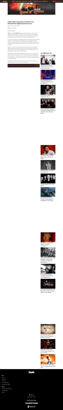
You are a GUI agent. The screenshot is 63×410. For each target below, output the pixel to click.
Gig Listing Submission (5, 390)
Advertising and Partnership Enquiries (7, 388)
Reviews (35, 1)
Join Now (36, 65)
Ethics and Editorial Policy (5, 382)
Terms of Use (3, 380)
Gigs (40, 1)
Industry (25, 1)
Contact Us (3, 392)
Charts (30, 1)
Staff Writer (18, 25)
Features (18, 1)
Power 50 (45, 1)
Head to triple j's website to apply (21, 62)
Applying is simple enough (13, 47)
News (13, 1)
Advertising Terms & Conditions (6, 384)
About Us (3, 377)
